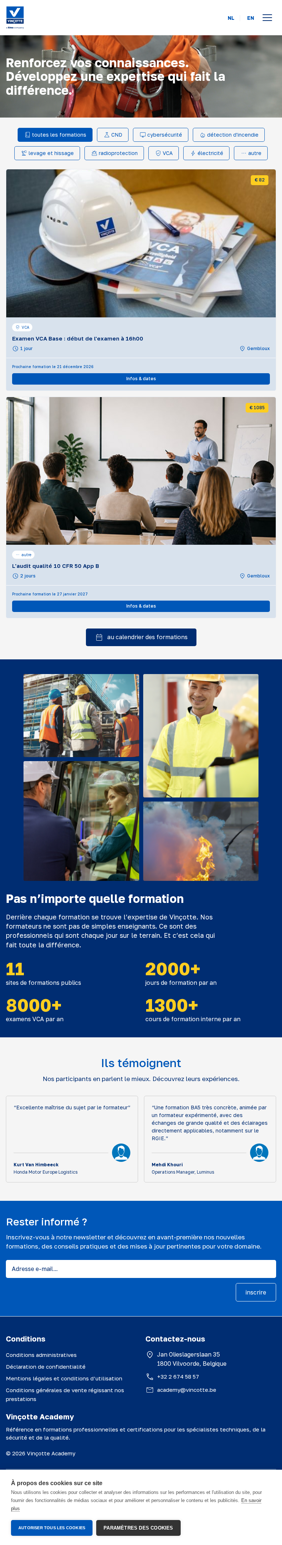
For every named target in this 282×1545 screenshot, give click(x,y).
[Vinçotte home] (15, 17)
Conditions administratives (41, 1354)
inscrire (256, 1292)
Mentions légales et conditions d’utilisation (64, 1378)
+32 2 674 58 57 (178, 1376)
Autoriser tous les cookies (51, 1528)
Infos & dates (141, 378)
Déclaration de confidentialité (46, 1366)
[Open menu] (267, 17)
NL (231, 18)
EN (250, 18)
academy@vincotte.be (186, 1389)
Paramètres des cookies (138, 1528)
